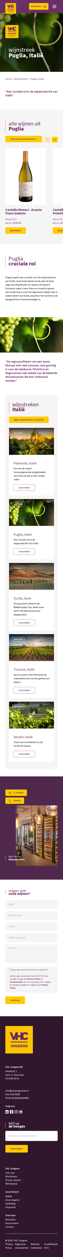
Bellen (17, 800)
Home (8, 79)
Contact (9, 1227)
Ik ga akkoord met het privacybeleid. (29, 969)
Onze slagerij (12, 1200)
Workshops (11, 1176)
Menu (54, 6)
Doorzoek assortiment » (23, 139)
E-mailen (19, 792)
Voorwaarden (16, 982)
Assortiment (12, 1223)
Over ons (10, 1173)
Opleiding (10, 1203)
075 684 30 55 (12, 1078)
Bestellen (36, 6)
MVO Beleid (11, 1183)
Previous (47, 140)
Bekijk (8, 1196)
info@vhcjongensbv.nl (17, 1090)
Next (55, 140)
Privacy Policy (33, 979)
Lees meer (24, 487)
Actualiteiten (21, 79)
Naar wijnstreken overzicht (29, 419)
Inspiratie (10, 1207)
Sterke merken (13, 1180)
